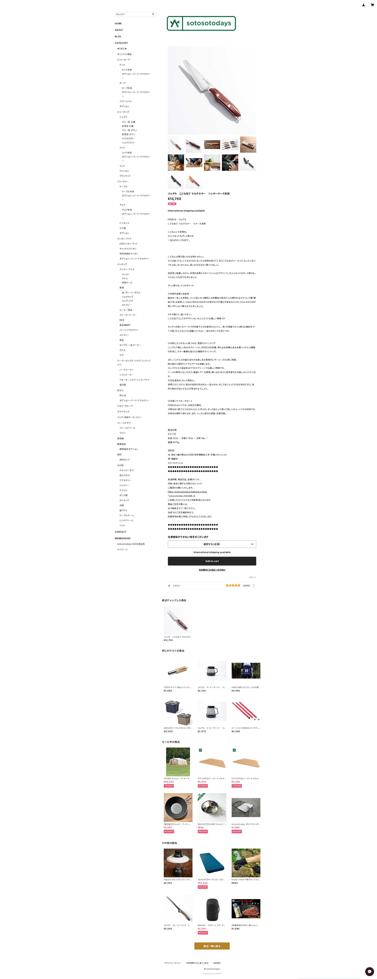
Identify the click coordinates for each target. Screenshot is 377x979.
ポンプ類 (124, 495)
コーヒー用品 (126, 310)
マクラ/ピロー (128, 138)
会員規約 (217, 963)
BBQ (122, 320)
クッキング (122, 264)
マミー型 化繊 (128, 122)
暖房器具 (121, 444)
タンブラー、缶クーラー (130, 345)
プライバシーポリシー (173, 963)
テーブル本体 (128, 191)
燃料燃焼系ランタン (129, 253)
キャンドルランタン (128, 248)
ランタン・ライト (124, 238)
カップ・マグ (127, 301)
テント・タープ (123, 59)
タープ (122, 83)
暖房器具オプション (129, 449)
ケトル (125, 278)
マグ (122, 355)
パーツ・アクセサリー (129, 330)
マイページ (122, 549)
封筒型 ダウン (128, 134)
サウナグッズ (123, 411)
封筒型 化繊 (128, 126)
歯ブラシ (124, 510)
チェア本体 (127, 210)
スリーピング (123, 112)
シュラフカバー (129, 142)
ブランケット (125, 176)
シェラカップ (127, 296)
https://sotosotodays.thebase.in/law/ (187, 492)
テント (122, 65)
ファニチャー (123, 181)
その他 (120, 465)
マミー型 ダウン (129, 130)
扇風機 (120, 438)
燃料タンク (125, 459)
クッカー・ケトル (127, 269)
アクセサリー (126, 480)
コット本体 (127, 152)
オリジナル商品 (124, 54)
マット (122, 166)
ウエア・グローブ (125, 406)
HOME (118, 23)
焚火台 (123, 395)
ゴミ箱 (123, 228)
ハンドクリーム (126, 520)
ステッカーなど (127, 470)
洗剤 (122, 505)
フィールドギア (124, 423)
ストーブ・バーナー (128, 315)
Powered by (209, 974)
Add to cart (212, 561)
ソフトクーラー (126, 375)
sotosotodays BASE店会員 (131, 544)
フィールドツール (127, 428)
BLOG (118, 36)
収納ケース (127, 282)
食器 (122, 287)
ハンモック (124, 223)
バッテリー (124, 485)
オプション (124, 106)
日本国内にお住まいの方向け (212, 570)
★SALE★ (122, 48)
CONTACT (121, 532)
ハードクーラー (127, 370)
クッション (124, 171)
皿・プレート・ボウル (131, 292)
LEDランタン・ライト (129, 243)
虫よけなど (125, 475)
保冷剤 (123, 385)
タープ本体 (127, 88)
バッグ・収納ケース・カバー (129, 417)
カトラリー (127, 305)
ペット (122, 525)
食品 (122, 340)
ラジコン (124, 490)
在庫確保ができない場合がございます (188, 536)
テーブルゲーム (127, 515)
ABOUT (119, 30)
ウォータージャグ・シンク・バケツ (135, 380)
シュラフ (123, 117)
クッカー (126, 274)
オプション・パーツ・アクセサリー (135, 258)
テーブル (124, 186)
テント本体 (127, 70)
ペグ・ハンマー (126, 101)
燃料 (119, 454)
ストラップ (124, 500)
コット (122, 147)
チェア (122, 204)
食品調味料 (125, 325)
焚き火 (120, 390)
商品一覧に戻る (212, 946)
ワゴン (122, 433)
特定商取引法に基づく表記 (197, 963)
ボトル (122, 350)
